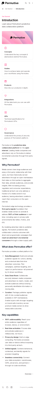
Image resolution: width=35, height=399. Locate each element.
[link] (17, 52)
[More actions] (32, 3)
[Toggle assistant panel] (29, 3)
